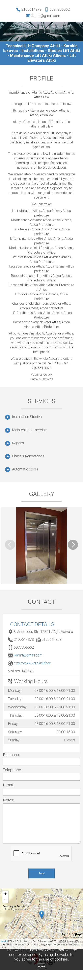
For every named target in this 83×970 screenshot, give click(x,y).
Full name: (12, 754)
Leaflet (4, 941)
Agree (41, 966)
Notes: (8, 800)
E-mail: (8, 785)
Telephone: (12, 769)
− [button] (5, 899)
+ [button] (5, 893)
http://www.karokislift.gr (32, 663)
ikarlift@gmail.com (28, 655)
